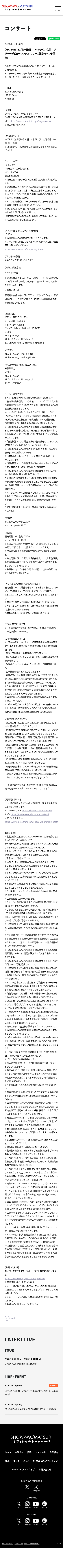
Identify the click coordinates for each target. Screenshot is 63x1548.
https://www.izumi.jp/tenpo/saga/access (30, 121)
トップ (8, 1452)
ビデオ (16, 1461)
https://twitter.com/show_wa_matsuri (30, 814)
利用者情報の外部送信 (31, 1543)
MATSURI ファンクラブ (23, 1470)
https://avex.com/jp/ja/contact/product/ (25, 1278)
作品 (7, 1461)
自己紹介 (54, 1452)
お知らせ (19, 1452)
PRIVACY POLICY (7, 1543)
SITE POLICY (19, 1543)
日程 (29, 1452)
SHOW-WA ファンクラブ (45, 1461)
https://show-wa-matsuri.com (37, 810)
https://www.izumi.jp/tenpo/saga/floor (24, 249)
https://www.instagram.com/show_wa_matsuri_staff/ (31, 821)
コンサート (40, 1452)
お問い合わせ (45, 1470)
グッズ (26, 1461)
